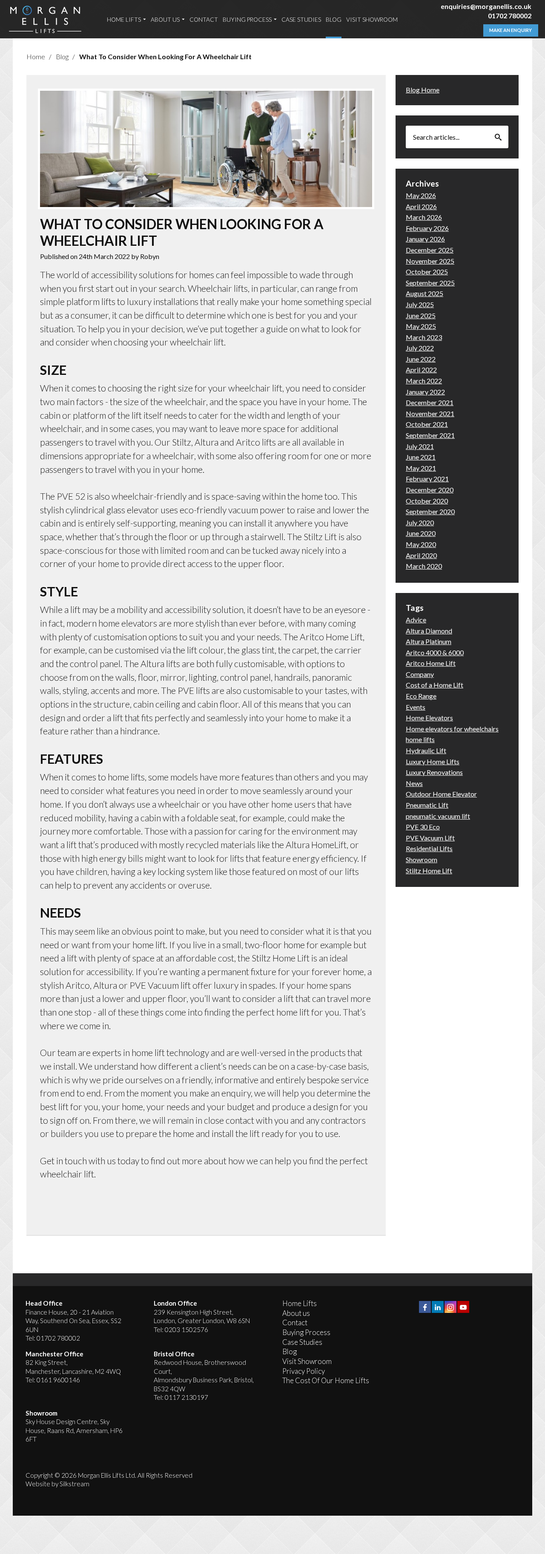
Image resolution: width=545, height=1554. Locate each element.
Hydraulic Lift (426, 750)
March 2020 (424, 566)
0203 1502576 (186, 1329)
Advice (416, 620)
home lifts (420, 739)
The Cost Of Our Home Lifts (325, 1380)
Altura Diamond (429, 631)
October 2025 (427, 272)
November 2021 (430, 413)
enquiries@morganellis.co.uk (486, 6)
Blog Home (422, 90)
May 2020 (421, 544)
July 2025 (420, 304)
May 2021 (421, 468)
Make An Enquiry (510, 30)
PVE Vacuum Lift (430, 838)
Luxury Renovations (434, 772)
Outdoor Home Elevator (441, 794)
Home (35, 56)
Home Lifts (124, 20)
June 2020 (421, 533)
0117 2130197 (186, 1397)
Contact (203, 20)
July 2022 (420, 348)
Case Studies (301, 20)
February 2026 (427, 228)
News (414, 783)
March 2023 (424, 337)
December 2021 (429, 402)
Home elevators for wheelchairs (452, 729)
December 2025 (429, 250)
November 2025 (430, 261)
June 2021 (421, 457)
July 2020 (420, 522)
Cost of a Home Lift (434, 685)
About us (165, 20)
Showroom (421, 859)
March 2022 (424, 381)
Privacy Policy (303, 1371)
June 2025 (421, 315)
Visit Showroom (372, 20)
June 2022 (421, 359)
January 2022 (425, 392)
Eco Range (421, 696)
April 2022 (421, 369)
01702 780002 (509, 16)
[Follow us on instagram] (450, 1307)
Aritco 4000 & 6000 (435, 652)
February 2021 (427, 479)
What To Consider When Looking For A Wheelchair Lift (165, 56)
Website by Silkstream (57, 1484)
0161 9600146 (58, 1380)
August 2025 (424, 293)
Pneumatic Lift (427, 805)
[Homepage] (45, 19)
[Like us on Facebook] (425, 1307)
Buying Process (247, 20)
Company (420, 674)
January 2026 (425, 239)
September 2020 (430, 511)
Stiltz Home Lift (429, 870)
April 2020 (421, 555)
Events (415, 707)
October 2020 (427, 501)
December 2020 (429, 490)
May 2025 (421, 326)
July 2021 (420, 446)
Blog (333, 20)
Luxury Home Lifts (432, 761)
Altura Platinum (428, 641)
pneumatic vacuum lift (438, 816)
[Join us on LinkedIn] (438, 1307)
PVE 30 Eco (423, 827)
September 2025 (430, 283)
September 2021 (430, 435)
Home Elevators (429, 718)
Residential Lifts (429, 848)
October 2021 (427, 424)
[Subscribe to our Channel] (463, 1307)
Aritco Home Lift (431, 663)
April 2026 (421, 206)
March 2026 (424, 217)
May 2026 (421, 195)
